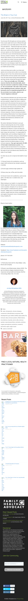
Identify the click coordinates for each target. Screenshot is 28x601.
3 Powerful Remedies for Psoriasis (12, 463)
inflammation (21, 318)
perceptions (8, 324)
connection (4, 313)
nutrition (23, 322)
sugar (11, 326)
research (20, 324)
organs (3, 324)
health (12, 315)
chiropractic (9, 311)
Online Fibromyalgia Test (8, 517)
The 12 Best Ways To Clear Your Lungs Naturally (14, 477)
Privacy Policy (20, 598)
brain (4, 311)
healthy (16, 315)
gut (9, 315)
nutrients (18, 322)
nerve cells (16, 320)
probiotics (14, 324)
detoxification (11, 313)
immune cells (4, 318)
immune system (12, 318)
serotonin (3, 326)
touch (14, 326)
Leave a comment (7, 328)
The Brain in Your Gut (9, 15)
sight (7, 326)
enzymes (17, 313)
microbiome (4, 320)
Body (4, 309)
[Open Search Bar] (18, 2)
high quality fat (23, 315)
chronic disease (17, 311)
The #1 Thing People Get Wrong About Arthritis (14, 447)
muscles (10, 320)
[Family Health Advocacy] (4, 2)
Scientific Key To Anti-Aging (8, 513)
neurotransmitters (10, 322)
